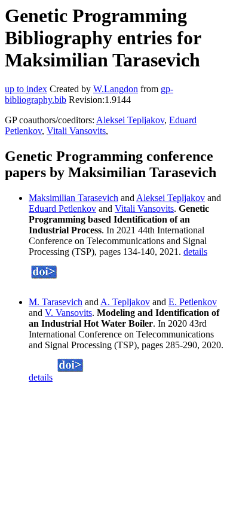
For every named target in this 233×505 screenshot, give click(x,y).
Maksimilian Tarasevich (73, 198)
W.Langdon (115, 89)
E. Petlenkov (192, 302)
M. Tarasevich (55, 302)
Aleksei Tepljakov (130, 120)
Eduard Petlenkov (62, 208)
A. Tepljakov (125, 302)
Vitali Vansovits (76, 131)
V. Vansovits (68, 313)
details (195, 252)
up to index (26, 89)
